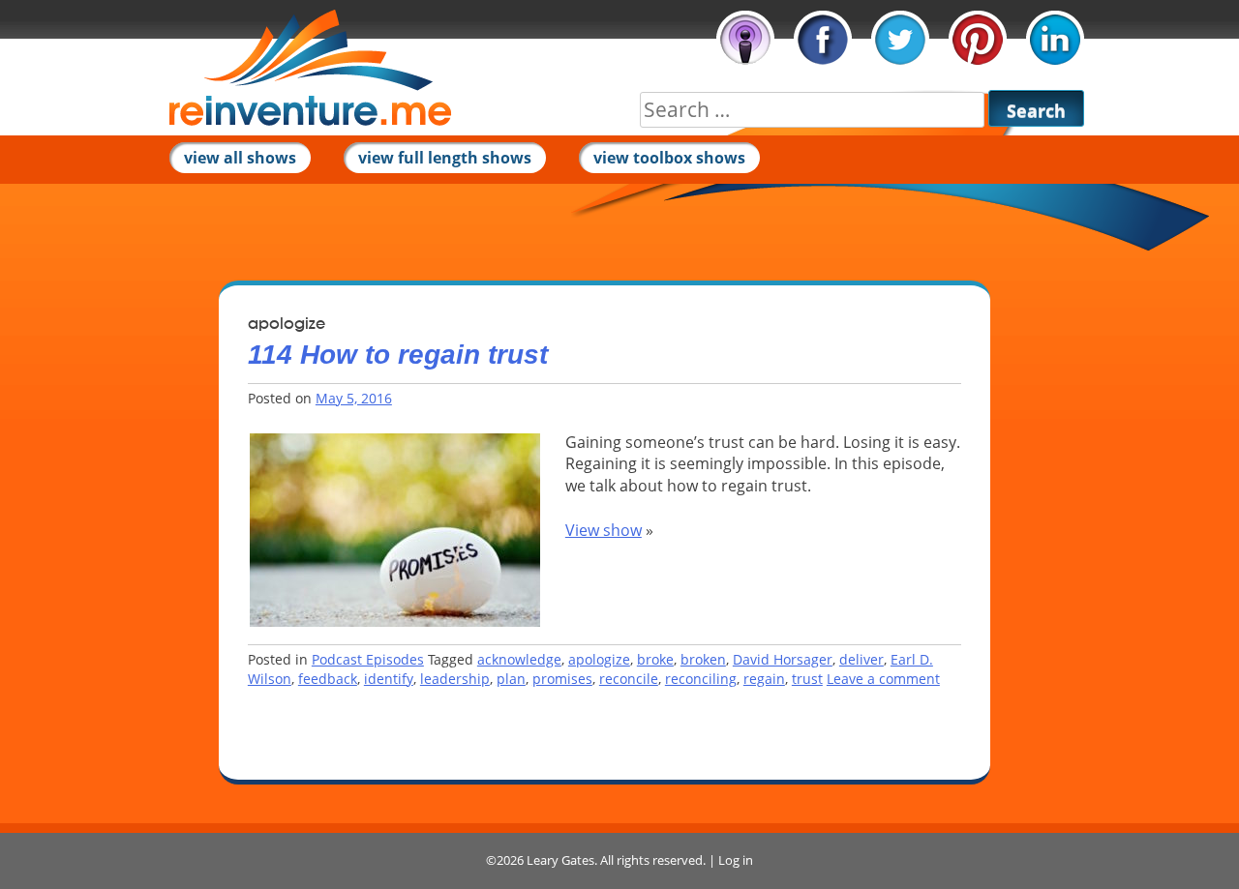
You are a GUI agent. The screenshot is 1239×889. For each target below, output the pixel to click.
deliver (861, 659)
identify (388, 678)
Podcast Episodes (368, 659)
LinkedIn (1055, 40)
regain (764, 678)
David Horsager (782, 659)
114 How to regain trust (398, 355)
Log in (735, 860)
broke (655, 659)
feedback (327, 678)
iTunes (745, 40)
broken (703, 659)
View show (603, 530)
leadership (455, 678)
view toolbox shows (669, 157)
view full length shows (444, 157)
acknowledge (519, 659)
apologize (599, 659)
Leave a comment (883, 678)
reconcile (628, 678)
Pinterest (977, 40)
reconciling (701, 678)
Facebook (823, 40)
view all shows (240, 157)
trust (807, 678)
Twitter (900, 40)
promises (562, 678)
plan (511, 678)
